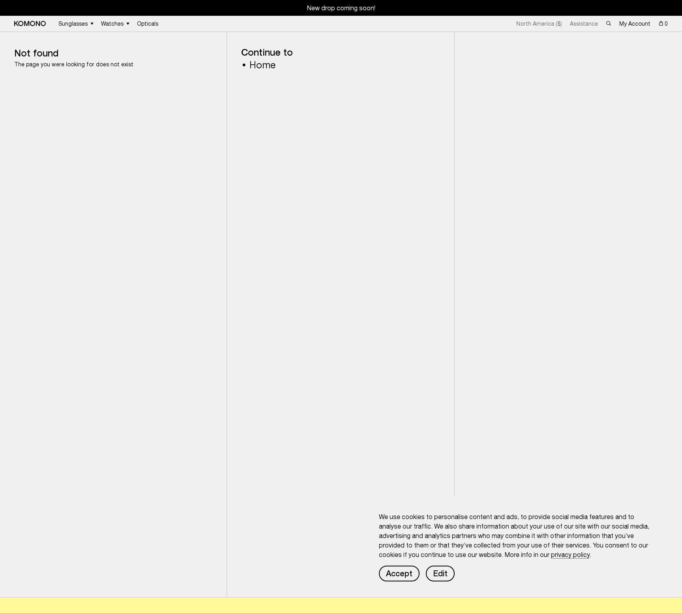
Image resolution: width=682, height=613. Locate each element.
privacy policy (570, 554)
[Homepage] (30, 23)
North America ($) (539, 24)
